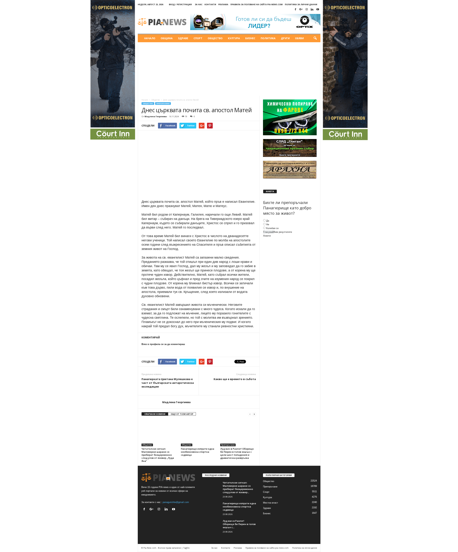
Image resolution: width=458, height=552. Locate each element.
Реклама (223, 4)
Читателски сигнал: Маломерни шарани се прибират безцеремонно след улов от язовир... (238, 487)
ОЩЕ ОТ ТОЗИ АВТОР (182, 414)
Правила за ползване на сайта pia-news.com (256, 4)
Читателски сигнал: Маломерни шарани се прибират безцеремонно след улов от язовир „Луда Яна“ (158, 455)
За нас (198, 4)
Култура (234, 38)
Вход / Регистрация (180, 4)
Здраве (183, 38)
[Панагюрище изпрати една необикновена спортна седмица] (199, 432)
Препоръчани (163, 103)
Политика (268, 38)
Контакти (210, 4)
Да (267, 220)
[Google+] (301, 9)
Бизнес (250, 38)
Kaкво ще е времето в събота (235, 379)
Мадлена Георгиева (156, 116)
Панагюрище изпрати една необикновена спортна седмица (197, 451)
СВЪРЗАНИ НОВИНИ (154, 414)
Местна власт (270, 502)
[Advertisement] (229, 69)
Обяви (299, 38)
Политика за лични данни (301, 4)
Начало (149, 38)
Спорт (198, 38)
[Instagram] (306, 9)
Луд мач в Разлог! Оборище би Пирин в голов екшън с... (239, 524)
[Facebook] (295, 9)
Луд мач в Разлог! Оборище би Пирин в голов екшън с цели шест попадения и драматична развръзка (237, 453)
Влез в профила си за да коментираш (163, 344)
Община (167, 38)
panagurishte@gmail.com (176, 502)
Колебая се (272, 228)
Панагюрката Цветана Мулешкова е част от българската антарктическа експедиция (168, 382)
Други (285, 38)
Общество (215, 38)
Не (267, 224)
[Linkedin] (312, 9)
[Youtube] (318, 9)
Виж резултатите (283, 232)
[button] (315, 38)
